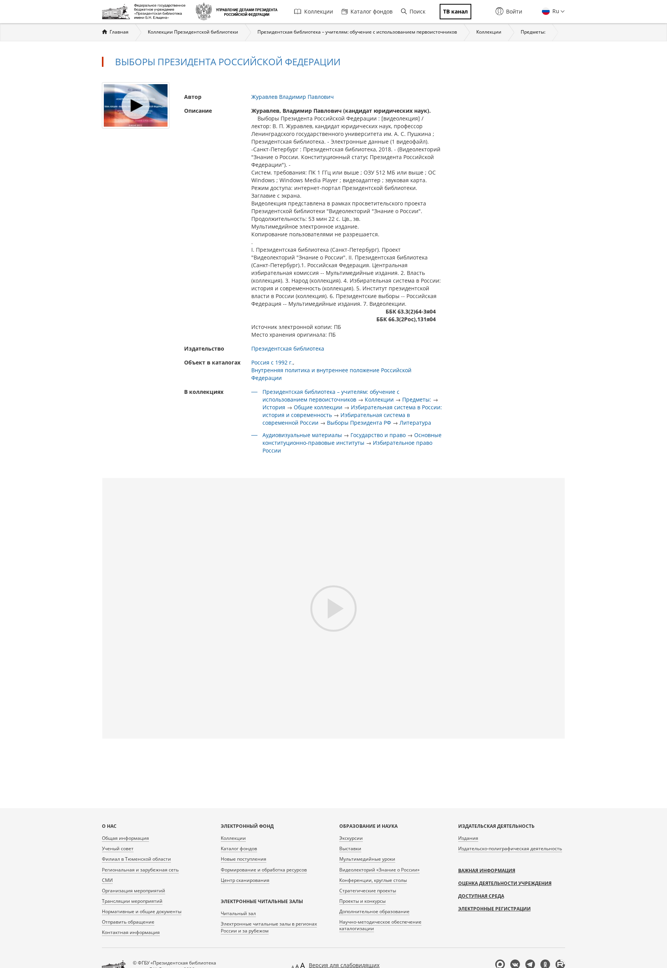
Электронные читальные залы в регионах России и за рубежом (269, 927)
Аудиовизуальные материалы (302, 435)
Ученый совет (118, 848)
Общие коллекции (318, 407)
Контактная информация (131, 932)
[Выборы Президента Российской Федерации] (135, 104)
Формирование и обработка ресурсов (264, 869)
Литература (415, 422)
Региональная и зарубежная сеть (140, 869)
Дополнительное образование (374, 911)
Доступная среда (481, 896)
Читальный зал (238, 913)
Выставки (350, 848)
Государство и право (378, 435)
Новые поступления (243, 859)
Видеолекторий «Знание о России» (379, 869)
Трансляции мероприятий (132, 901)
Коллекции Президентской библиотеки (193, 32)
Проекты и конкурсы (362, 901)
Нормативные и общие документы (141, 911)
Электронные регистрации (494, 908)
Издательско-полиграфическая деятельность (510, 848)
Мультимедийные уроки (367, 859)
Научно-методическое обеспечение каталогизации (380, 925)
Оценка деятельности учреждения (505, 883)
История (273, 407)
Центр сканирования (245, 880)
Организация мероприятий (133, 890)
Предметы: (533, 32)
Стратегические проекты (367, 890)
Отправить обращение (128, 922)
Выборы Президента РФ (359, 422)
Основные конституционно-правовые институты (352, 438)
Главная (119, 32)
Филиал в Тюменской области (136, 859)
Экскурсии (351, 838)
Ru (555, 11)
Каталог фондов (371, 11)
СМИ (107, 880)
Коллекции (318, 11)
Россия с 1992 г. (272, 362)
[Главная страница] (146, 11)
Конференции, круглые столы (373, 880)
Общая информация (125, 838)
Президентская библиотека (287, 348)
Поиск (417, 11)
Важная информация (486, 870)
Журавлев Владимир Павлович (292, 96)
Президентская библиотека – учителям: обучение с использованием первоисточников (357, 32)
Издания (468, 838)
